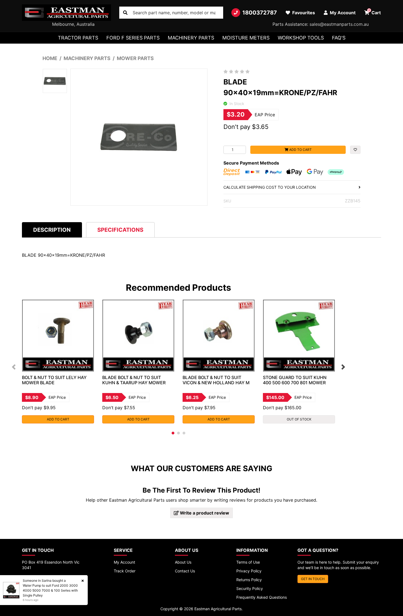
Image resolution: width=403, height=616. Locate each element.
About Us (183, 562)
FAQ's (338, 38)
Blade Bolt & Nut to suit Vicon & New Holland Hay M (216, 380)
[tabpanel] (58, 361)
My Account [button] (342, 12)
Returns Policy (249, 579)
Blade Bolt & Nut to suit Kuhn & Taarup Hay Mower (134, 380)
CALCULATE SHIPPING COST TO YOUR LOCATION (269, 187)
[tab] (52, 229)
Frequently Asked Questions (261, 597)
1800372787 (259, 12)
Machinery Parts (191, 38)
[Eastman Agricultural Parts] (66, 12)
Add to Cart (300, 150)
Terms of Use (248, 562)
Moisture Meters (245, 38)
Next (343, 366)
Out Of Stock (299, 419)
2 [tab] (178, 433)
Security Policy (249, 588)
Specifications (120, 230)
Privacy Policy (249, 571)
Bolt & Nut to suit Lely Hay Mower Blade (54, 380)
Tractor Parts (78, 38)
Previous (13, 366)
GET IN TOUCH (313, 579)
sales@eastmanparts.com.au (339, 24)
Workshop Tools (301, 38)
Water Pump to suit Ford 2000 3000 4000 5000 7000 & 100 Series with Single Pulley (50, 590)
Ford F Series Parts (133, 38)
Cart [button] (374, 11)
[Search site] (125, 13)
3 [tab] (184, 433)
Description (52, 230)
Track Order (124, 571)
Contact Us (185, 571)
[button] (355, 150)
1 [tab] (173, 433)
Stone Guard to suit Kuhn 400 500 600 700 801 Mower (295, 380)
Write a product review (204, 513)
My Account (124, 562)
